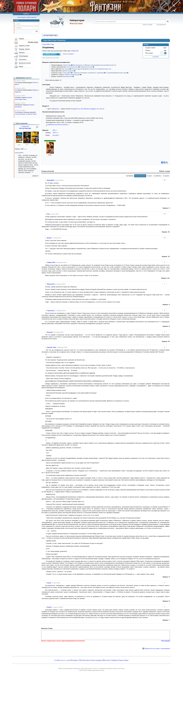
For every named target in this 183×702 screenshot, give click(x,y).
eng (62, 660)
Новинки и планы (24, 45)
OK (35, 31)
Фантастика (67, 65)
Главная (21, 38)
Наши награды (96, 660)
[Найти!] (168, 21)
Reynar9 (49, 332)
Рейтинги (22, 52)
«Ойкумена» (75, 51)
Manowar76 (51, 284)
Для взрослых (67, 76)
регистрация (21, 17)
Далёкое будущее (68, 71)
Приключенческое (86, 67)
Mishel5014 (50, 180)
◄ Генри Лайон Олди (50, 35)
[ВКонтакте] (162, 162)
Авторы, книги (33, 42)
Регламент (74, 660)
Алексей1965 (19, 152)
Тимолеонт (51, 310)
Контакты (86, 660)
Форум (21, 66)
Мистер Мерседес (25, 128)
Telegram (114, 660)
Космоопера (77, 65)
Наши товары (123, 660)
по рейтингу (157, 176)
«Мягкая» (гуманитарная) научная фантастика (99, 65)
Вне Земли (65, 69)
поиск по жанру (147, 24)
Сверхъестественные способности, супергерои (88, 72)
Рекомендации (23, 56)
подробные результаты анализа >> (58, 124)
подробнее (155, 56)
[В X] (167, 162)
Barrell (49, 238)
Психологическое (72, 67)
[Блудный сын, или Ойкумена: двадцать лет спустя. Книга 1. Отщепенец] (50, 153)
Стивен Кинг (25, 126)
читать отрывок (51, 54)
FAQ (80, 660)
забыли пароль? (32, 17)
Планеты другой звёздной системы (83, 69)
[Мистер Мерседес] (19, 143)
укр (68, 660)
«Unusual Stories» (20, 114)
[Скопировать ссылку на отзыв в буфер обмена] (46, 180)
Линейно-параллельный (72, 74)
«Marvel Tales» (32, 114)
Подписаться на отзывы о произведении (157, 648)
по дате (149, 176)
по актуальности (140, 176)
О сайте (57, 660)
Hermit (49, 607)
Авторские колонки (25, 63)
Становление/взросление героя (117, 72)
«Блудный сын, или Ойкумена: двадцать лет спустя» (87, 108)
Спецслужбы (66, 72)
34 (60, 80)
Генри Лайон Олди (48, 44)
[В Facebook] (164, 162)
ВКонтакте (106, 660)
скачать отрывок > (68, 54)
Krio (48, 214)
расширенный (161, 24)
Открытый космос (103, 69)
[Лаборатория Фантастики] (58, 22)
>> (32, 172)
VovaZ (49, 583)
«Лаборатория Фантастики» (95, 670)
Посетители (22, 59)
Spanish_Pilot (51, 347)
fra (65, 660)
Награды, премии (24, 49)
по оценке (166, 176)
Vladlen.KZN (51, 262)
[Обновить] (37, 128)
